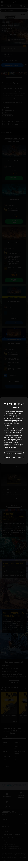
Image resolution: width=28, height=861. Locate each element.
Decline (8, 457)
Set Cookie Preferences (14, 453)
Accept (19, 457)
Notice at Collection (14, 420)
